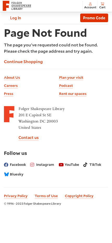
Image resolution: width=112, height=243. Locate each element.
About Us (12, 77)
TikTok (95, 164)
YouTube (72, 164)
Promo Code (94, 17)
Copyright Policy (79, 195)
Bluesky (16, 174)
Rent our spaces (72, 93)
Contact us (28, 137)
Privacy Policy (16, 195)
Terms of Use (46, 195)
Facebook (18, 164)
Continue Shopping (23, 61)
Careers (11, 85)
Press (8, 93)
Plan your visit (71, 77)
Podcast (66, 85)
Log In (15, 17)
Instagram (45, 164)
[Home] (17, 6)
